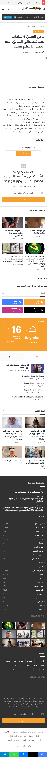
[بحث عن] (44, 9)
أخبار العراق (31, 26)
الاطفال (41, 543)
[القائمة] (3, 9)
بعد (15, 661)
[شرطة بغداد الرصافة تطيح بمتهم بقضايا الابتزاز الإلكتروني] (12, 222)
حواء (42, 578)
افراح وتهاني (39, 535)
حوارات (41, 582)
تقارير (41, 566)
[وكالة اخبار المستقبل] (31, 8)
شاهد (28, 665)
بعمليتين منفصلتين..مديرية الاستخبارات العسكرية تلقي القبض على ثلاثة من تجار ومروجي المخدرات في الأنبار (35, 261)
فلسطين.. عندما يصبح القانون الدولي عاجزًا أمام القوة (35, 463)
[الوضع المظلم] (7, 9)
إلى (37, 661)
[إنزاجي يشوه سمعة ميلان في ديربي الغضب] (37, 368)
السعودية (29, 661)
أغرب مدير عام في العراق (13, 460)
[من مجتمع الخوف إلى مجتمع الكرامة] (35, 222)
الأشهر (35, 357)
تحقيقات (41, 563)
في (43, 669)
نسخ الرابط (23, 153)
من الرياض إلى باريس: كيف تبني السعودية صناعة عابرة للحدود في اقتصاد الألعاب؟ (12, 435)
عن (9, 665)
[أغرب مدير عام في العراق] (12, 452)
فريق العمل (26, 740)
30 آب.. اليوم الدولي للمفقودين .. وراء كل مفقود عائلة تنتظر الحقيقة (37, 435)
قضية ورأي (40, 598)
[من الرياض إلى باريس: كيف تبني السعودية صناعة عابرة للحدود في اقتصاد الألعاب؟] (12, 422)
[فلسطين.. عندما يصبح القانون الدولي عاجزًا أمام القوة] (35, 452)
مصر (29, 669)
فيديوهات (40, 594)
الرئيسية (40, 26)
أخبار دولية (40, 527)
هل (14, 669)
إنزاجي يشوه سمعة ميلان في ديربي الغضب (17, 366)
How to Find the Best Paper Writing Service (27, 397)
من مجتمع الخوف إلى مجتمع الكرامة (37, 232)
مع (24, 669)
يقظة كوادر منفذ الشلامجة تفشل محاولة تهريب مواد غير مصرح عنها (13, 259)
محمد (36, 669)
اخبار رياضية (39, 531)
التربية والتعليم (38, 551)
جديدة (42, 665)
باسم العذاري (12, 736)
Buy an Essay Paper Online (34, 383)
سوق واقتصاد (39, 586)
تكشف (8, 661)
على (15, 665)
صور (21, 665)
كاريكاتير (40, 602)
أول (42, 661)
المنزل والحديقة (38, 555)
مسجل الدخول (31, 286)
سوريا (35, 665)
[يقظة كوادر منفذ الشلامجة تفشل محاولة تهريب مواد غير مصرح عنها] (12, 248)
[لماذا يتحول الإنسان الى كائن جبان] (9, 634)
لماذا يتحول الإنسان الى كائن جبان (29, 3)
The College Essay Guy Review (33, 376)
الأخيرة (12, 357)
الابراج (41, 539)
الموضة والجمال (38, 559)
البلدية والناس (39, 547)
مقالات (41, 606)
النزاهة (39, 140)
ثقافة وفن (40, 574)
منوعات (41, 609)
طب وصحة (39, 590)
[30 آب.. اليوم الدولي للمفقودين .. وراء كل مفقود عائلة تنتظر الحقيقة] (35, 422)
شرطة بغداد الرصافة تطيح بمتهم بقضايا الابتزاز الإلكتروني (13, 233)
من (19, 669)
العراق (21, 661)
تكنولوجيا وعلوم (38, 570)
